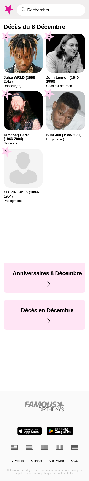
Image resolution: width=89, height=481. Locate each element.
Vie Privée (56, 461)
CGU (74, 461)
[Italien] (59, 447)
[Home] (44, 406)
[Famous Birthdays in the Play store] (60, 431)
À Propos (17, 461)
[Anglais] (14, 447)
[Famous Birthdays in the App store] (29, 431)
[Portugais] (44, 447)
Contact (36, 461)
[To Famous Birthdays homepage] (8, 9)
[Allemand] (74, 447)
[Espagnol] (29, 447)
